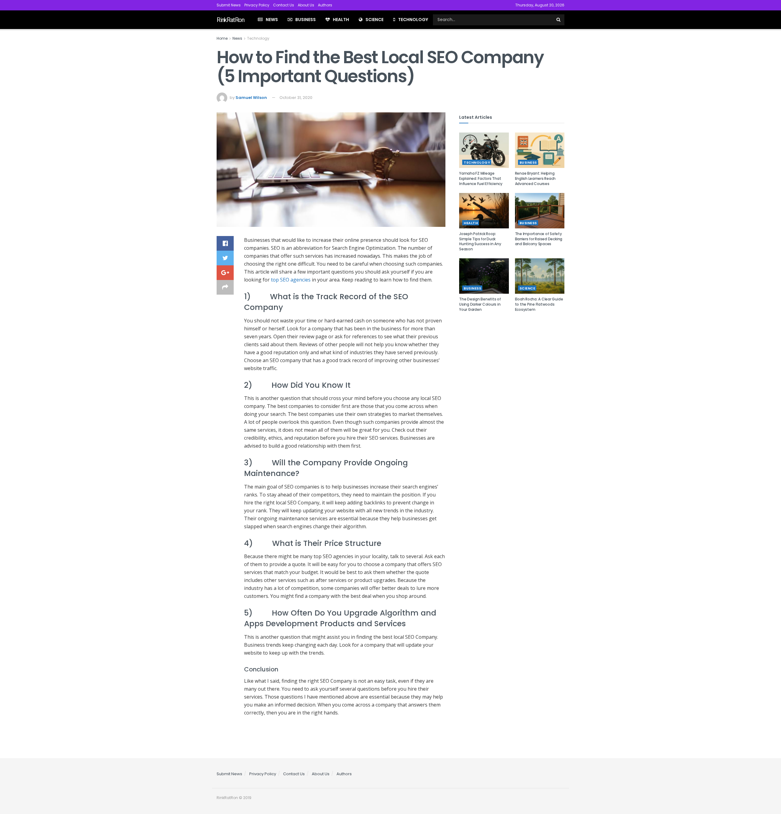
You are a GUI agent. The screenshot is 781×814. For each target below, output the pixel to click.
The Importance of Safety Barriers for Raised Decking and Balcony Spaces (539, 239)
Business (305, 19)
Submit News (229, 5)
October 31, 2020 (295, 97)
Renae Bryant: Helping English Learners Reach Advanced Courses (535, 178)
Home (222, 38)
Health (341, 19)
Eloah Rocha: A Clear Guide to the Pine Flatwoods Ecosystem (539, 304)
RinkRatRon (230, 20)
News (272, 19)
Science (374, 19)
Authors (325, 5)
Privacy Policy (256, 5)
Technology (413, 19)
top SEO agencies (291, 279)
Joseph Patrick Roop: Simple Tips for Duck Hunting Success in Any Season (480, 241)
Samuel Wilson (251, 97)
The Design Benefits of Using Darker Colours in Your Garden (480, 304)
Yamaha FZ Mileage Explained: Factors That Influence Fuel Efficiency (480, 178)
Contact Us (283, 5)
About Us (306, 5)
